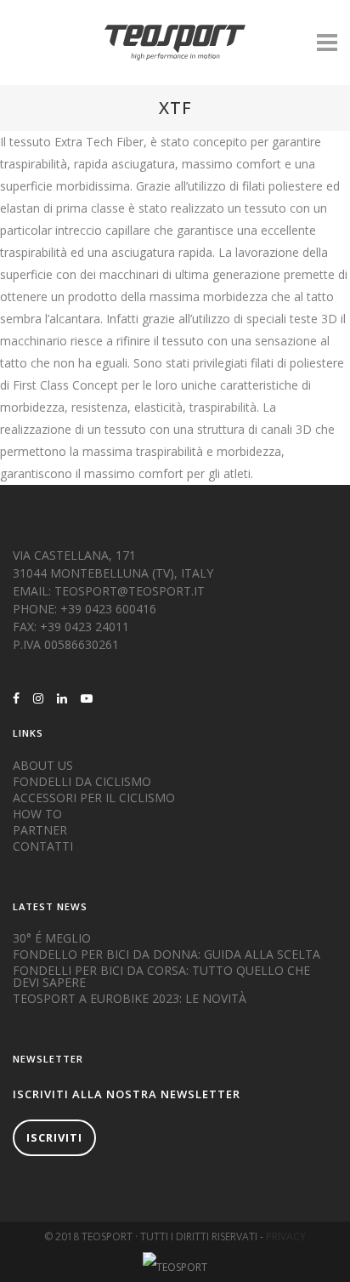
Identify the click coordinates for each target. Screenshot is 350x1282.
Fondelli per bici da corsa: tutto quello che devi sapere (161, 977)
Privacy (286, 1236)
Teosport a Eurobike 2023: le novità (129, 999)
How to (37, 814)
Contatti (43, 846)
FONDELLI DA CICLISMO (82, 782)
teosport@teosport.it (129, 591)
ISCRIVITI (54, 1137)
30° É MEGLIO (52, 938)
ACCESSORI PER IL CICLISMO (94, 798)
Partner (40, 830)
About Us (43, 766)
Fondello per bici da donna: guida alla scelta (166, 954)
